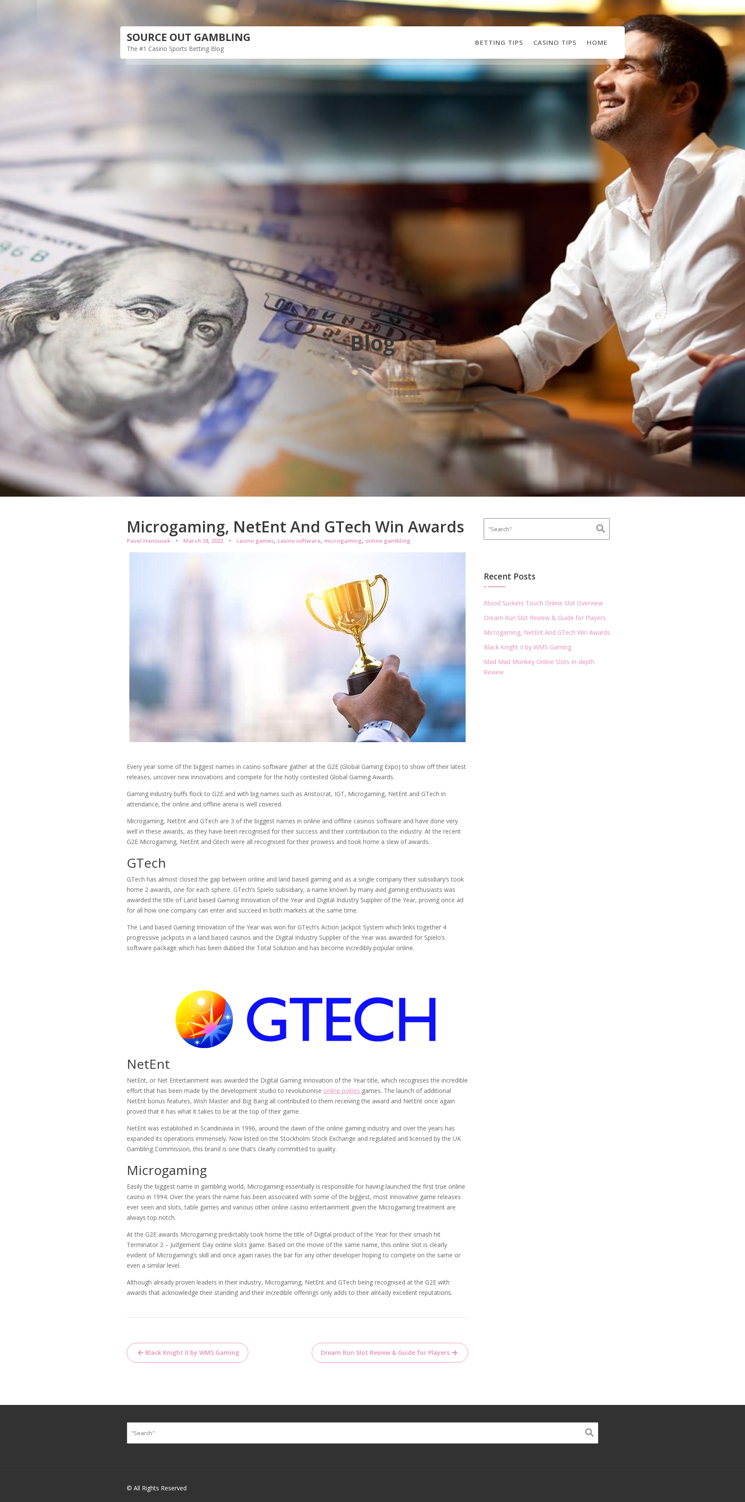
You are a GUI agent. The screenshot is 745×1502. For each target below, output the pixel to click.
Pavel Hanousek (148, 541)
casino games (255, 541)
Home (597, 42)
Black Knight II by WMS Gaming (192, 1352)
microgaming (343, 541)
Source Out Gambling (188, 37)
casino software (299, 541)
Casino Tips (554, 42)
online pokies (341, 1090)
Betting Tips (499, 42)
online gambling (387, 541)
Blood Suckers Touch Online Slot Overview (543, 603)
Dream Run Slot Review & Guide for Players (385, 1352)
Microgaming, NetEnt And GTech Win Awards (547, 632)
